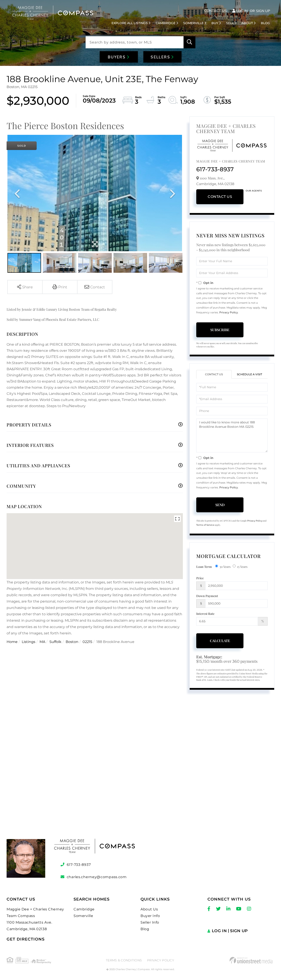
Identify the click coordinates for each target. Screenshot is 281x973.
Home (12, 642)
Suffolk (55, 642)
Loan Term (204, 567)
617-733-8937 (215, 169)
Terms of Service (205, 525)
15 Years (242, 567)
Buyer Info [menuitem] (150, 916)
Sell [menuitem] (230, 23)
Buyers (117, 57)
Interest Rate (205, 614)
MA (42, 642)
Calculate (220, 640)
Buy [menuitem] (214, 23)
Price (200, 578)
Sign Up (263, 11)
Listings (28, 642)
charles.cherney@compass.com (97, 877)
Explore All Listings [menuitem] (130, 23)
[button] (189, 42)
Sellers (161, 57)
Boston (72, 642)
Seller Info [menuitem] (149, 922)
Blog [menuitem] (265, 23)
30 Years (225, 567)
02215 (87, 642)
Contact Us (215, 10)
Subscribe (219, 329)
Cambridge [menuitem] (165, 23)
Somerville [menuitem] (193, 23)
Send (220, 504)
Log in (242, 11)
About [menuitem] (247, 23)
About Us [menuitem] (149, 909)
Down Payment (207, 596)
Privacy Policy (228, 312)
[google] (140, 773)
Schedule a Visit (249, 374)
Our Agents (254, 190)
